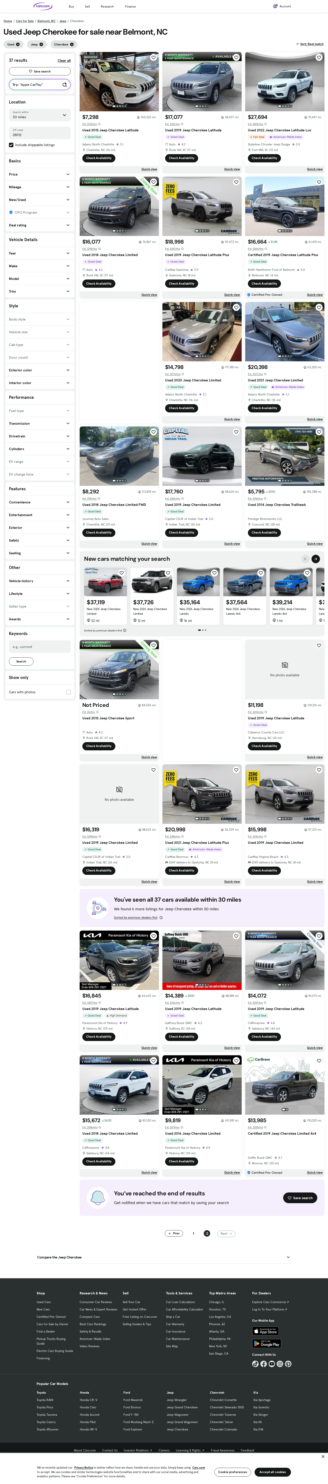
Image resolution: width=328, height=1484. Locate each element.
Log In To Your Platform (268, 1309)
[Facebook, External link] (263, 1364)
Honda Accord (89, 1415)
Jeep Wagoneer (178, 1415)
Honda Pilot (88, 1422)
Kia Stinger (260, 1415)
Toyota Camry (46, 1422)
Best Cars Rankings (93, 1324)
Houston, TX (217, 1309)
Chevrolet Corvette (223, 1400)
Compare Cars (90, 1317)
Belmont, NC (46, 21)
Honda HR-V (88, 1429)
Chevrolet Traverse (223, 1415)
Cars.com (198, 1468)
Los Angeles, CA (220, 1317)
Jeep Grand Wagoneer (182, 1422)
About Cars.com (85, 1450)
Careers (164, 1450)
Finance (130, 6)
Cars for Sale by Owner (52, 1324)
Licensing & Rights (188, 1450)
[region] (164, 1468)
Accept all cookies (272, 1472)
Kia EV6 (258, 1429)
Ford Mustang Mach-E (138, 1422)
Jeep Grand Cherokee (182, 1407)
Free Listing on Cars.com (140, 1317)
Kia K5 (257, 1422)
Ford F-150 (131, 1415)
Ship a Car (173, 1317)
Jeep (62, 21)
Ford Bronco (132, 1407)
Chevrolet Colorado (223, 1429)
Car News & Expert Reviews (98, 1309)
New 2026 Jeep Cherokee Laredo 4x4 (243, 611)
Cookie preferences (232, 1472)
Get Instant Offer (134, 1309)
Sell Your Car (131, 1302)
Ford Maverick (133, 1400)
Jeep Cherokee (177, 1429)
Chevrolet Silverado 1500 (227, 1407)
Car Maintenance (178, 1339)
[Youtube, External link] (272, 1364)
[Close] (323, 1456)
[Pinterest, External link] (288, 1364)
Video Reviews (90, 1346)
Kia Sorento (261, 1407)
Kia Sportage (262, 1400)
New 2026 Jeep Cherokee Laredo (196, 611)
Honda (84, 1393)
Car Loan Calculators (180, 1302)
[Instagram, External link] (280, 1364)
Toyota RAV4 (45, 1400)
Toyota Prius (45, 1407)
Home (8, 21)
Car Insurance (175, 1331)
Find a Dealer (46, 1331)
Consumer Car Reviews (96, 1302)
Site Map (172, 1346)
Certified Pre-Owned (51, 1317)
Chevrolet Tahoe (221, 1422)
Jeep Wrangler (177, 1400)
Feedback (247, 1450)
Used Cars (44, 1302)
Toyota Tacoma (47, 1415)
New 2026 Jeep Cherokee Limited (103, 611)
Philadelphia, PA (219, 1339)
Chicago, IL (216, 1302)
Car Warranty (175, 1324)
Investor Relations (136, 1450)
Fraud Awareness (223, 1450)
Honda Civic (88, 1407)
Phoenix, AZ (217, 1324)
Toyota (41, 1393)
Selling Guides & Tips (137, 1324)
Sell (87, 6)
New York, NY (218, 1346)
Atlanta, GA (216, 1331)
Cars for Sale (25, 21)
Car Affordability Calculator (184, 1309)
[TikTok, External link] (255, 1364)
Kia (255, 1393)
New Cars (43, 1309)
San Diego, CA (218, 1354)
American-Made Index (95, 1339)
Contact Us (110, 1450)
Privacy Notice (83, 1468)
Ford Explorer (132, 1429)
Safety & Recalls (90, 1331)
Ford (126, 1393)
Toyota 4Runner (47, 1429)
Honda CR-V (88, 1400)
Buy (71, 6)
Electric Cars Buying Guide (55, 1351)
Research (107, 6)
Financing (43, 1358)
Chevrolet (217, 1393)
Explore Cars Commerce (269, 1302)
